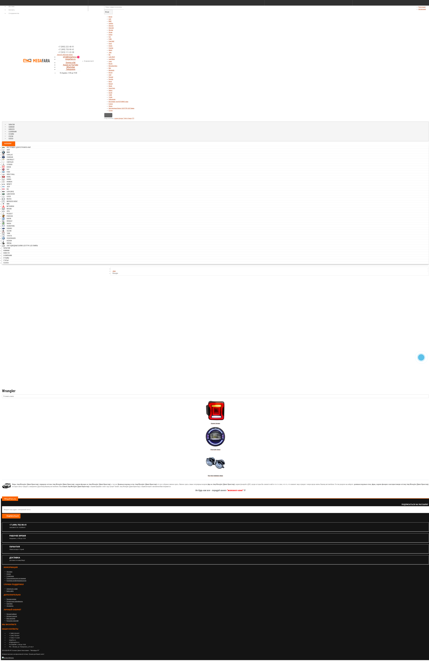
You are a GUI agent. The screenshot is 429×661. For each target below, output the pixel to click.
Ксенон (111, 104)
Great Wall (111, 41)
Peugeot (111, 77)
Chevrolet (111, 28)
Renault (111, 84)
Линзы (110, 106)
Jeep (110, 52)
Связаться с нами (12, 589)
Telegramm (70, 69)
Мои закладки (10, 618)
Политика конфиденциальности (16, 580)
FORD (110, 39)
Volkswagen (112, 99)
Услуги (111, 110)
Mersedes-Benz (113, 66)
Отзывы (11, 134)
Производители (11, 599)
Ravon (110, 81)
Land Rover (112, 59)
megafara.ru (70, 59)
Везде (110, 17)
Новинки (11, 127)
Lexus (110, 61)
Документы (9, 606)
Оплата (8, 574)
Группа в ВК (70, 62)
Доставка (9, 572)
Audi (110, 19)
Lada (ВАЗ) (112, 57)
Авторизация (422, 9)
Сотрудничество (13, 13)
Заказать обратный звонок (65, 55)
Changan (111, 25)
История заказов (11, 616)
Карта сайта (10, 591)
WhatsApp (70, 67)
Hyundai (111, 48)
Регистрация (422, 7)
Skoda (110, 86)
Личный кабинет (11, 614)
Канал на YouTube (70, 65)
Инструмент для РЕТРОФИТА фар (118, 101)
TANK (110, 95)
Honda (110, 46)
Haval (110, 43)
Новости (11, 129)
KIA (109, 55)
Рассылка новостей (12, 621)
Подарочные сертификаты (14, 601)
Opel (110, 75)
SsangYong (112, 88)
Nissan (111, 72)
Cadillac (111, 23)
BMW (110, 21)
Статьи (11, 136)
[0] (80, 60)
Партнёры (9, 603)
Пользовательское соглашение (16, 578)
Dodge (110, 34)
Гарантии (12, 124)
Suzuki (110, 92)
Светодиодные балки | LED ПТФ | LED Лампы (121, 108)
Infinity (110, 50)
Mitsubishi (111, 70)
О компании (13, 131)
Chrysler (111, 30)
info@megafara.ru (70, 57)
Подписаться (12, 516)
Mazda (110, 63)
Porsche (111, 79)
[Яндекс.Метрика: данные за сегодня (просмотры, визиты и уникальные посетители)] (8, 658)
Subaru (110, 90)
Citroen (110, 32)
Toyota (110, 97)
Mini (110, 68)
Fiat (110, 37)
